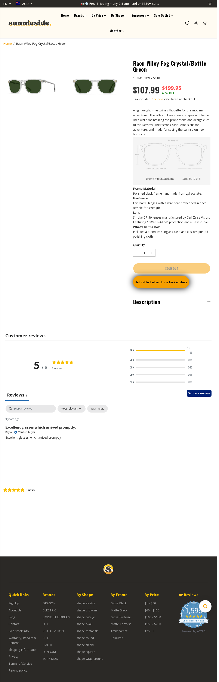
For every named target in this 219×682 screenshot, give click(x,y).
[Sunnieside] (30, 23)
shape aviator (86, 603)
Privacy (13, 656)
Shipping (157, 99)
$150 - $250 (153, 624)
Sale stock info (19, 631)
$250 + (149, 631)
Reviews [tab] (17, 395)
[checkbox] (97, 409)
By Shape (118, 15)
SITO (46, 638)
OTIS (46, 624)
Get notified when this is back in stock (161, 282)
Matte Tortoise (121, 624)
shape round (85, 638)
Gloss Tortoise (121, 617)
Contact (14, 624)
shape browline (87, 610)
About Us (15, 610)
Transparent (119, 631)
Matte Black (119, 610)
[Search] (187, 23)
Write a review (199, 393)
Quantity (139, 245)
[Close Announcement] (210, 3)
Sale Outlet (162, 15)
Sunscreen (139, 15)
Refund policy (18, 670)
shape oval (84, 624)
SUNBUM (49, 652)
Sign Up (14, 603)
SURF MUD (50, 659)
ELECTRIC (49, 610)
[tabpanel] (108, 432)
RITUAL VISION (53, 631)
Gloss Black (119, 603)
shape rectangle (88, 631)
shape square (86, 652)
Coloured (117, 638)
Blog (12, 617)
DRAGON (49, 603)
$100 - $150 (153, 617)
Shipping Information (23, 650)
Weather (116, 30)
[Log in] (196, 23)
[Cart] (204, 23)
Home (65, 15)
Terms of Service (20, 663)
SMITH (47, 645)
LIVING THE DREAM (56, 617)
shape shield (85, 645)
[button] (161, 350)
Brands (79, 15)
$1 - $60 (150, 603)
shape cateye (86, 617)
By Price (98, 15)
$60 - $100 (152, 610)
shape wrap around (90, 659)
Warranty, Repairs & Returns (22, 640)
